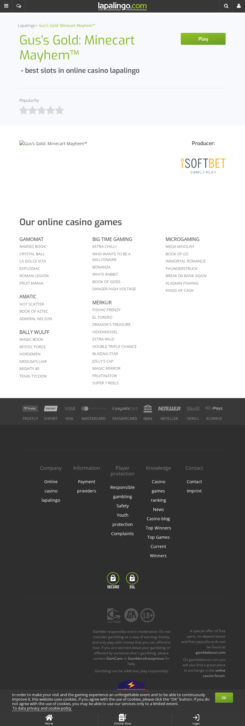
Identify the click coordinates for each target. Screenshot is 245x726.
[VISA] (69, 408)
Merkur (102, 302)
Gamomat (31, 239)
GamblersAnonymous (146, 658)
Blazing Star (105, 353)
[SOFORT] (51, 408)
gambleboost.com (211, 652)
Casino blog (158, 518)
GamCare (114, 658)
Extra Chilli (104, 246)
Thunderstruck (181, 268)
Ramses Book (32, 246)
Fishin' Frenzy (106, 309)
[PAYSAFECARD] (124, 408)
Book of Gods (106, 281)
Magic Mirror (106, 368)
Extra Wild (103, 339)
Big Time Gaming (112, 239)
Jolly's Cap (103, 361)
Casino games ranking (158, 491)
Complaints (122, 533)
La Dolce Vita (32, 261)
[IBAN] (147, 408)
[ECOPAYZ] (214, 408)
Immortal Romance (186, 261)
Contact (194, 481)
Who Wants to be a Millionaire (111, 257)
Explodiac (29, 268)
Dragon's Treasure (111, 324)
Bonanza (101, 267)
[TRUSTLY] (30, 408)
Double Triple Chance (114, 346)
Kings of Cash (180, 290)
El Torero (102, 317)
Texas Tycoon (33, 376)
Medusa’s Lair (33, 361)
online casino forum (214, 673)
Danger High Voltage (114, 288)
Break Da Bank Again (186, 275)
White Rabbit (105, 274)
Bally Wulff (34, 332)
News (158, 509)
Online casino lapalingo (51, 491)
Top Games (158, 537)
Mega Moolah (180, 246)
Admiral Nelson (35, 318)
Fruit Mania (31, 283)
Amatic (27, 296)
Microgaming (183, 239)
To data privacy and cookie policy (42, 708)
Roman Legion (34, 275)
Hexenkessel (105, 331)
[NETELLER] (169, 408)
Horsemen (30, 354)
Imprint (194, 491)
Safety (123, 506)
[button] (6, 6)
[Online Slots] (203, 170)
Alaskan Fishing (182, 283)
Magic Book (31, 339)
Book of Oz (177, 254)
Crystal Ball (32, 254)
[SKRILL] (193, 408)
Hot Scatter (31, 304)
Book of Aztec (33, 311)
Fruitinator (104, 375)
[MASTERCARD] (93, 408)
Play (203, 39)
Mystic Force (32, 346)
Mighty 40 (29, 368)
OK (224, 698)
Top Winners (158, 528)
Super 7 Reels (105, 383)
